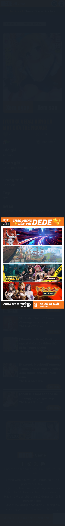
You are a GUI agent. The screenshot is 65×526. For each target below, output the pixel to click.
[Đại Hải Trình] (32, 254)
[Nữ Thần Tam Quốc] (32, 291)
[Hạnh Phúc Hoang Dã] (32, 273)
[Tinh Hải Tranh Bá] (32, 236)
